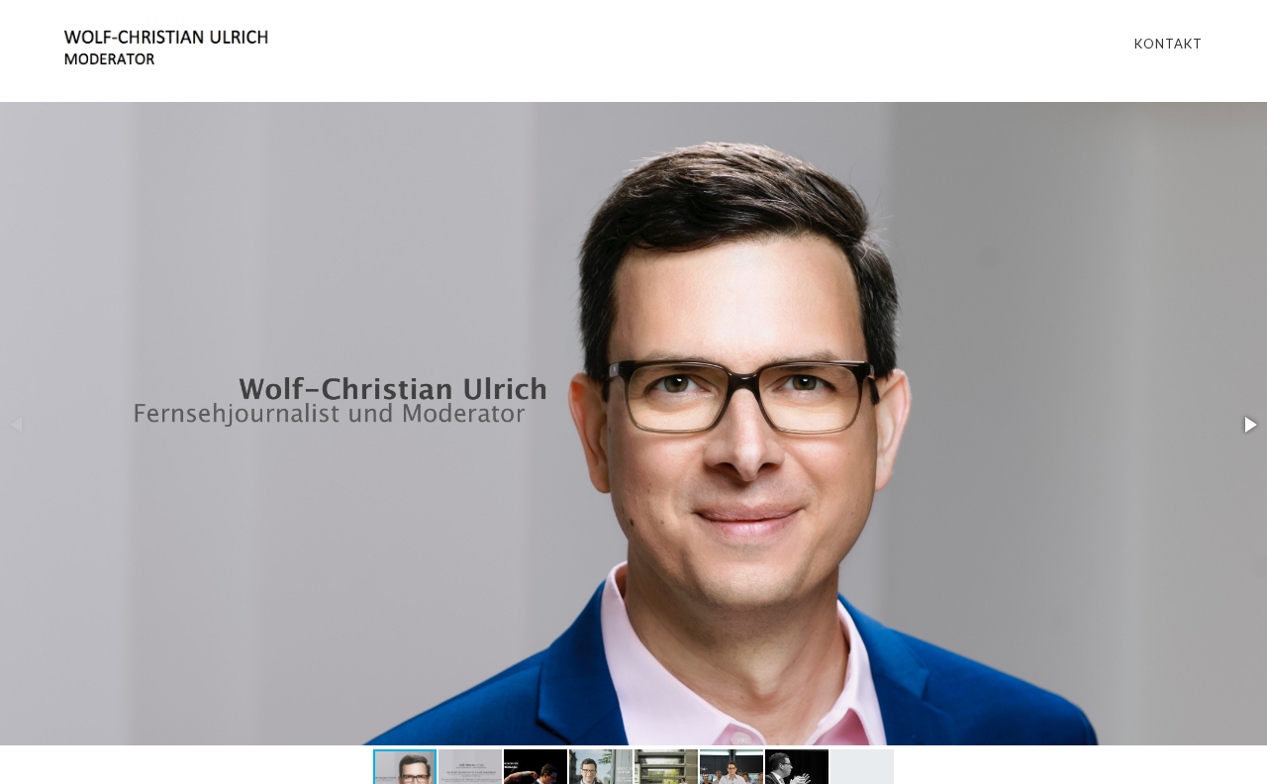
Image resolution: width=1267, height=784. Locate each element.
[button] (1249, 425)
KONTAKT (1168, 43)
